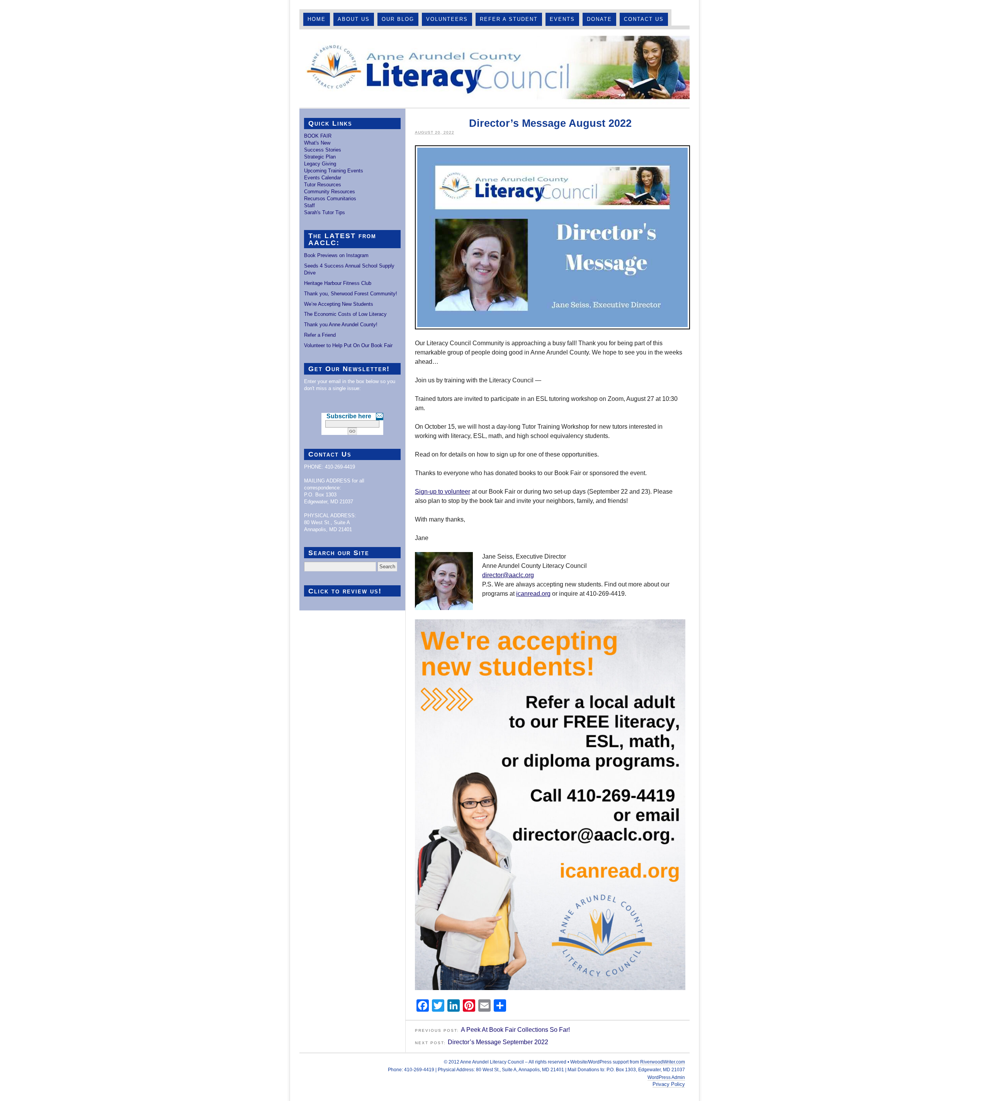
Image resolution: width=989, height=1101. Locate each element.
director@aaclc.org (508, 575)
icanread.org (533, 593)
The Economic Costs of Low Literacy (345, 314)
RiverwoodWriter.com (662, 1062)
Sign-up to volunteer (442, 491)
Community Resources (329, 191)
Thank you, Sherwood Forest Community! (350, 294)
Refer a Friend (320, 335)
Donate (599, 19)
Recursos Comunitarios (330, 198)
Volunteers (447, 19)
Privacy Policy (669, 1084)
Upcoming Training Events (333, 171)
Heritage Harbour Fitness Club (337, 283)
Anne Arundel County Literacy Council (494, 68)
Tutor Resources (322, 184)
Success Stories (322, 150)
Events (562, 19)
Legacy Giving (320, 164)
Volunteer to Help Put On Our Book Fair (348, 345)
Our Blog (398, 19)
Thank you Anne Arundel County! (340, 324)
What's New (317, 143)
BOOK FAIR (317, 136)
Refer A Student (509, 19)
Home (317, 19)
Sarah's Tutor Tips (324, 212)
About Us (354, 19)
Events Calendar (322, 178)
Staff (309, 205)
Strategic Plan (320, 157)
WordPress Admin (666, 1077)
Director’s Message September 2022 (498, 1042)
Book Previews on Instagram (336, 255)
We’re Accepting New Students (338, 304)
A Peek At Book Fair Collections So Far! (515, 1029)
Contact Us (644, 19)
